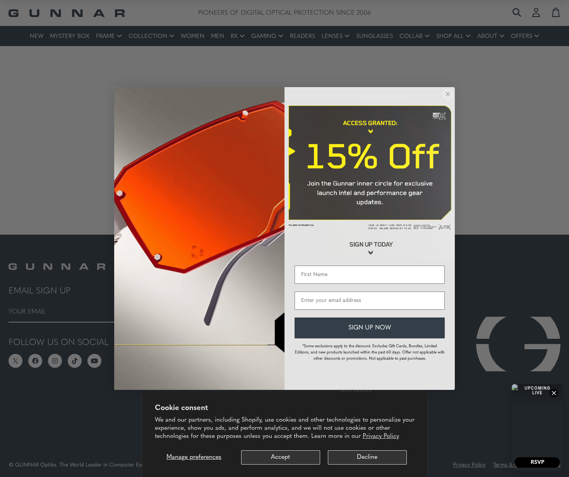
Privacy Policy (381, 436)
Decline (367, 457)
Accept (280, 457)
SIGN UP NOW (369, 328)
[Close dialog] (448, 94)
